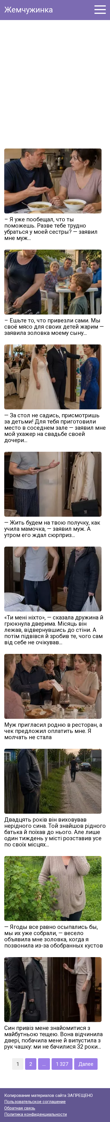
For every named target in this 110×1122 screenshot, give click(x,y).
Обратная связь (19, 1108)
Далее (85, 1064)
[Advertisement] (55, 82)
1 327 (62, 1064)
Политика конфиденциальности (35, 1114)
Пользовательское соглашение (35, 1101)
